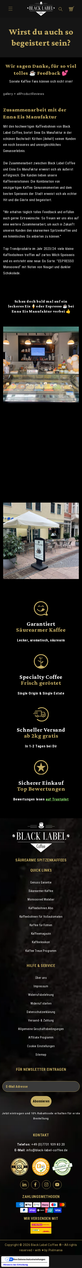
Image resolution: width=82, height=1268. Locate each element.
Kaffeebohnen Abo (41, 908)
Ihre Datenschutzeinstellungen (29, 1259)
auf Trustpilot (57, 799)
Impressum (41, 986)
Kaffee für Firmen (41, 925)
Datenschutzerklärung (41, 1012)
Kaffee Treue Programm (41, 950)
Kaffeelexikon (41, 942)
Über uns (41, 977)
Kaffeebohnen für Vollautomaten (41, 916)
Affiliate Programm (41, 1037)
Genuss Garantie (41, 882)
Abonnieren (41, 1101)
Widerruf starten (41, 1003)
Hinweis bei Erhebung (15, 1264)
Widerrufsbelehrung (41, 994)
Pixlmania (56, 1250)
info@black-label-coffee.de (47, 1150)
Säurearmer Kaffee (41, 891)
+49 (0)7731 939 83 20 (48, 1144)
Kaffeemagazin (41, 933)
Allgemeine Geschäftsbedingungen (41, 1029)
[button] (60, 9)
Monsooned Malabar (41, 899)
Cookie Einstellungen (41, 1046)
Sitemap (41, 1054)
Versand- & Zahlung (41, 1020)
